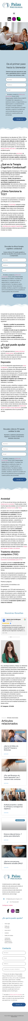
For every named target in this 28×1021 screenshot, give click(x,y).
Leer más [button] (4, 633)
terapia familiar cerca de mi (8, 148)
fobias (20, 508)
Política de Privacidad (16, 994)
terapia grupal (9, 353)
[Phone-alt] (19, 19)
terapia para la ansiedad (7, 504)
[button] (14, 13)
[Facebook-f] (8, 911)
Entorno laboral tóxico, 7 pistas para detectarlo (13, 835)
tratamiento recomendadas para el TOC (11, 559)
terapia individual (19, 351)
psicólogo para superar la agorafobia (13, 226)
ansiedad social (10, 508)
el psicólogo (12, 204)
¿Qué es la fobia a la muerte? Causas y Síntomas (11, 748)
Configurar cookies (7, 905)
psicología (19, 153)
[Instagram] (14, 19)
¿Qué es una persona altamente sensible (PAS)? (13, 862)
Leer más (6, 754)
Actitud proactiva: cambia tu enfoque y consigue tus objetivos (13, 807)
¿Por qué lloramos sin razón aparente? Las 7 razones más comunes (12, 777)
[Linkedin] (9, 19)
